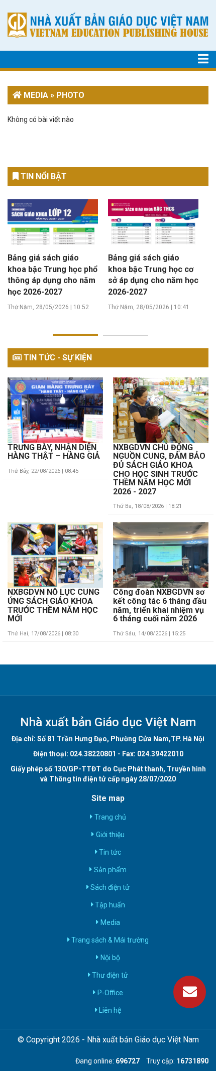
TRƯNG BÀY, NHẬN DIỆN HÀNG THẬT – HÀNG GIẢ (54, 452)
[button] (75, 328)
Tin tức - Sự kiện (57, 357)
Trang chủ (109, 817)
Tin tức (109, 852)
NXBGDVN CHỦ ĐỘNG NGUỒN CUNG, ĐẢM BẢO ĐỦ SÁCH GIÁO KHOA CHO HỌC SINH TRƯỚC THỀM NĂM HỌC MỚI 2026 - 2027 (159, 469)
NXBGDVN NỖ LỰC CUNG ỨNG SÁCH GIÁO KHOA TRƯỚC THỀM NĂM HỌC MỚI (53, 605)
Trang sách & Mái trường (109, 940)
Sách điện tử (109, 887)
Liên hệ (109, 1010)
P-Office (109, 993)
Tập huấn (109, 905)
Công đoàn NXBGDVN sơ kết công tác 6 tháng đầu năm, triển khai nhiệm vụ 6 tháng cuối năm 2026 (159, 605)
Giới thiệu (109, 835)
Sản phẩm (109, 870)
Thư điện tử (109, 975)
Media (109, 922)
